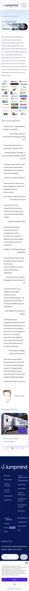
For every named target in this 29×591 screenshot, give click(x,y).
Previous (6, 448)
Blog (19, 530)
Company (6, 523)
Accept (14, 579)
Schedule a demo (24, 557)
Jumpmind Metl (22, 488)
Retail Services (8, 500)
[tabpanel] (14, 429)
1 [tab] (12, 448)
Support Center (22, 526)
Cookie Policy (10, 588)
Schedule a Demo (22, 522)
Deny (14, 584)
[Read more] (14, 429)
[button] (26, 563)
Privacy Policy (18, 588)
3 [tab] (17, 448)
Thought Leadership (10, 16)
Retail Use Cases (8, 496)
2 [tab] (14, 448)
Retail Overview (8, 479)
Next (22, 448)
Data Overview (21, 484)
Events (6, 531)
